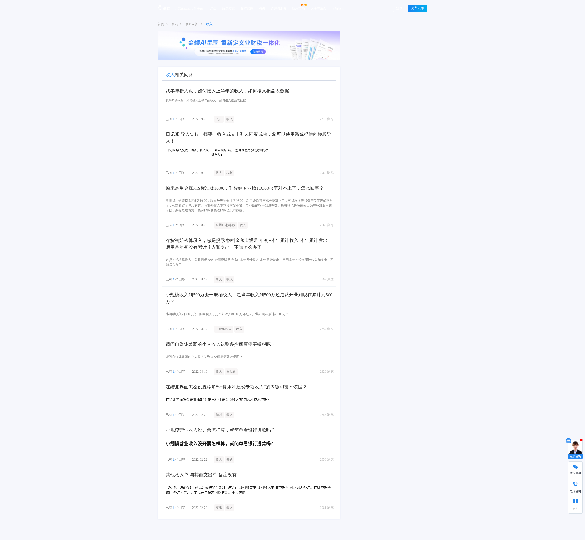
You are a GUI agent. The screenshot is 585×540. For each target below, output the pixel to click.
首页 (161, 24)
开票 (229, 459)
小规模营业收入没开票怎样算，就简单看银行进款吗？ (220, 430)
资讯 (174, 24)
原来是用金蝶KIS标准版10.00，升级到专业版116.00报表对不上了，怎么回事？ (245, 188)
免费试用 (417, 8)
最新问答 (191, 24)
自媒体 (231, 371)
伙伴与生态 (318, 8)
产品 (213, 8)
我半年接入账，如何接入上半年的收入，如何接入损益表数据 (227, 90)
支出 (219, 507)
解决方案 (228, 8)
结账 (219, 415)
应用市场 (298, 8)
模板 (229, 173)
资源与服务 (279, 8)
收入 (229, 119)
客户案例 (246, 8)
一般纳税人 (224, 329)
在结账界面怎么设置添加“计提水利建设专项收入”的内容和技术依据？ (236, 386)
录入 (219, 279)
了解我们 (338, 8)
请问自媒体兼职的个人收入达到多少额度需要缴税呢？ (220, 344)
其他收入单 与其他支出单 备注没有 (201, 474)
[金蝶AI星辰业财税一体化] (249, 45)
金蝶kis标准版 (225, 225)
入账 (219, 119)
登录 (399, 8)
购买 (262, 8)
